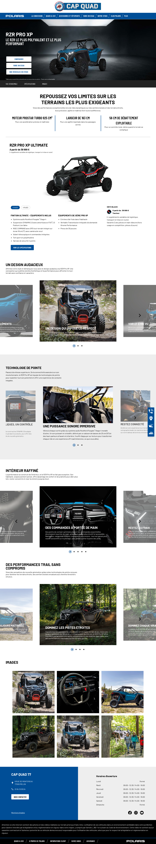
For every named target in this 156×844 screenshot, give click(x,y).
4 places (25, 207)
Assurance (90, 841)
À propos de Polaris (37, 841)
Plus (126, 16)
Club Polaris (116, 16)
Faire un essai (18, 65)
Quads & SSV (51, 16)
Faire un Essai (88, 16)
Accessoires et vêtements (69, 16)
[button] (16, 315)
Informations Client (58, 841)
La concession (36, 16)
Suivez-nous (76, 841)
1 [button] (74, 345)
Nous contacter (20, 797)
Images (44, 84)
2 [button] (78, 345)
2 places (15, 207)
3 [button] (82, 345)
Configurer (19, 59)
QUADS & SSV (19, 841)
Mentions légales (18, 813)
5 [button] (85, 551)
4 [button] (82, 551)
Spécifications (29, 84)
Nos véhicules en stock (18, 72)
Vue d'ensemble (11, 84)
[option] (78, 311)
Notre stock (102, 16)
